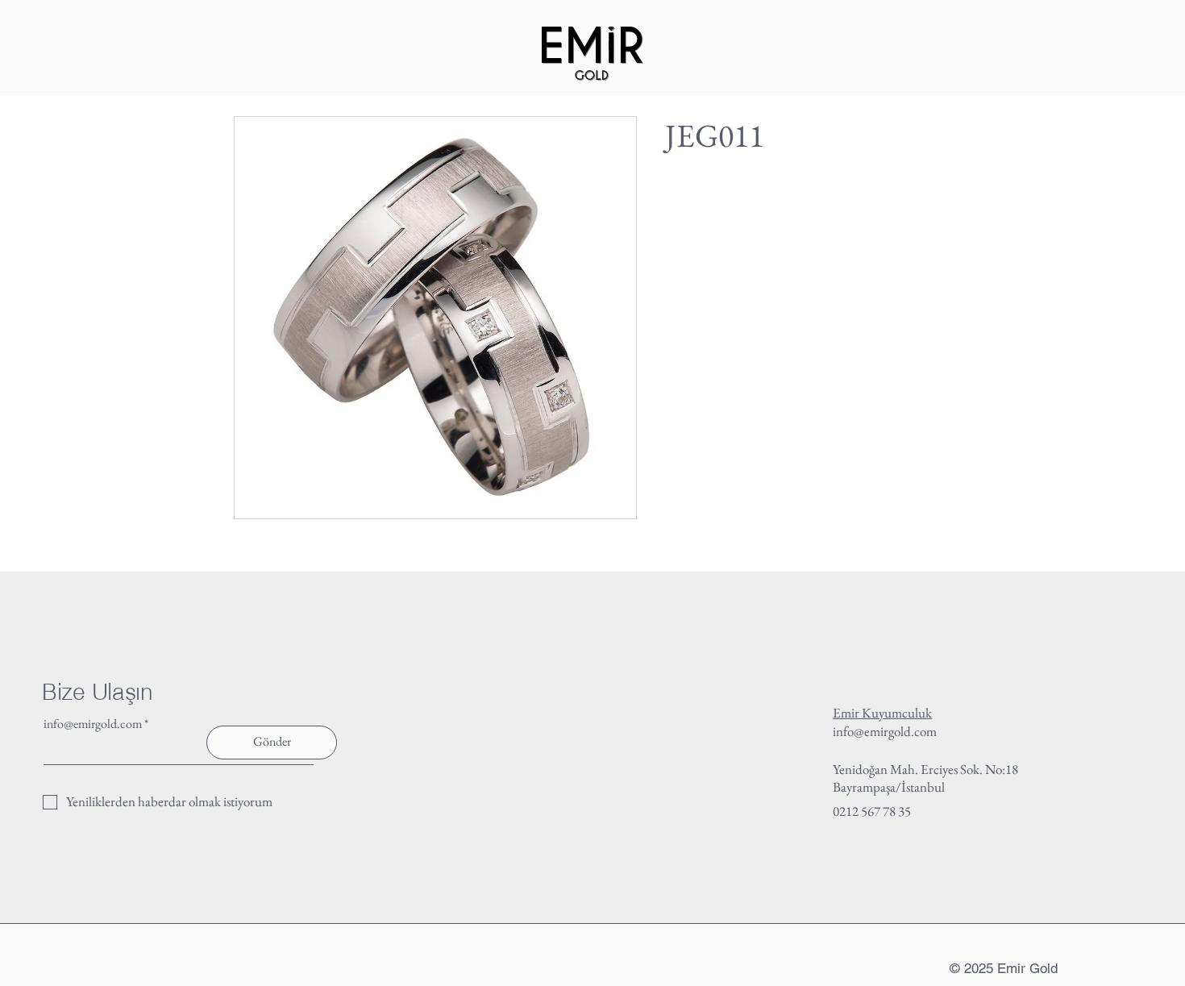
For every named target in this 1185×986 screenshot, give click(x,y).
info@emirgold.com (93, 724)
